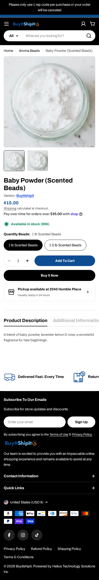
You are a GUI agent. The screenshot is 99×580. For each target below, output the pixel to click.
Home (8, 51)
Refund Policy (41, 549)
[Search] (89, 36)
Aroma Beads (29, 51)
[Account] (83, 24)
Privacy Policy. (82, 434)
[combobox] (49, 35)
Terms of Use (59, 434)
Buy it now (49, 275)
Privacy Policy (14, 549)
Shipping (10, 208)
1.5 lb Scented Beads (65, 245)
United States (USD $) (26, 502)
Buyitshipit (25, 195)
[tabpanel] (49, 337)
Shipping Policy (69, 549)
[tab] (25, 321)
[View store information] (87, 292)
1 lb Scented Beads (23, 245)
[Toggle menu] (6, 24)
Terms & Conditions (19, 557)
